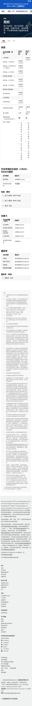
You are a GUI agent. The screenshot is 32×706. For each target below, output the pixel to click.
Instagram (6, 642)
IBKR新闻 (3, 627)
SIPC (13, 682)
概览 (3, 11)
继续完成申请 (5, 572)
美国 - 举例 (8, 206)
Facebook (6, 640)
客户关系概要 (5, 664)
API (2, 589)
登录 (2, 568)
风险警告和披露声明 (9, 549)
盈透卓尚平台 (5, 585)
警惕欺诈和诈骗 (5, 666)
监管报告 (3, 632)
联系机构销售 (5, 602)
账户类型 (3, 574)
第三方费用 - (12, 195)
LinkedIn (5, 644)
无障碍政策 (4, 657)
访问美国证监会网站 (6, 554)
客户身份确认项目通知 (7, 662)
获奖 (2, 619)
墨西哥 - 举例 (9, 278)
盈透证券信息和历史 (6, 623)
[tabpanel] (16, 268)
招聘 (2, 621)
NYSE (4, 682)
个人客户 (3, 598)
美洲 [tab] (3, 41)
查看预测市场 (21, 6)
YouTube (5, 651)
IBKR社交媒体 (5, 638)
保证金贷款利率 (8, 539)
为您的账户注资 (5, 595)
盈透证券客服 (20, 528)
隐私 (2, 670)
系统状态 (3, 606)
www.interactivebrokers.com (12, 693)
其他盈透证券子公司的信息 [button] (10, 698)
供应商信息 (4, 612)
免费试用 (3, 576)
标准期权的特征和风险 (11, 526)
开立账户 (3, 570)
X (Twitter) (6, 649)
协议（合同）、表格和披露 (8, 668)
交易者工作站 (5, 583)
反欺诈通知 (4, 659)
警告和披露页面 (5, 532)
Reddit (5, 646)
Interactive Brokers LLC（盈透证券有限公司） (16, 680)
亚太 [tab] (14, 41)
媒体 (2, 629)
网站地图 (3, 672)
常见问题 (3, 604)
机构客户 (3, 600)
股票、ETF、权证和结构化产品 (18, 11)
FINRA (8, 682)
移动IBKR (3, 587)
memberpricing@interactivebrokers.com (16, 444)
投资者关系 (4, 625)
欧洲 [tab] (9, 41)
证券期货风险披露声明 (24, 543)
